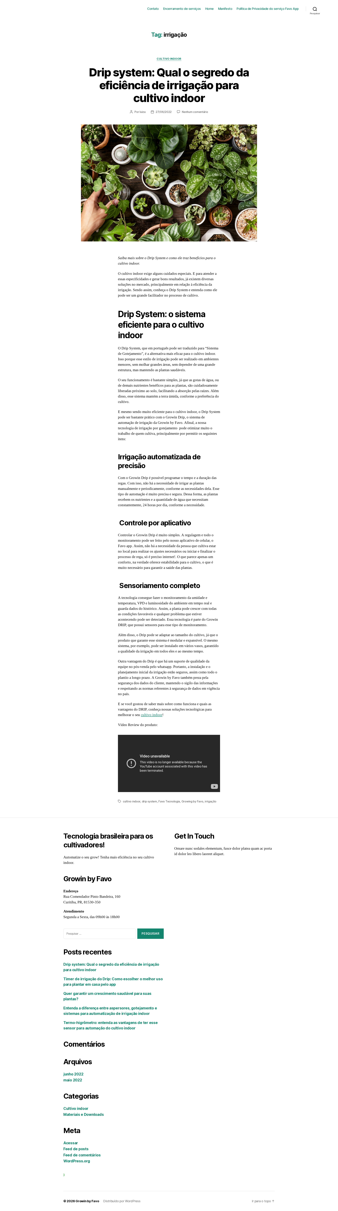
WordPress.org (76, 1161)
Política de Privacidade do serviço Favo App (268, 9)
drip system (149, 801)
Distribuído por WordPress (121, 1201)
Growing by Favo (192, 801)
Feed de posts (76, 1149)
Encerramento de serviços (182, 9)
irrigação (210, 801)
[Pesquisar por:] (99, 934)
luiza (143, 112)
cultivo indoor (151, 715)
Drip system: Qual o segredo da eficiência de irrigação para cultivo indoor (169, 85)
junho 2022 (73, 1074)
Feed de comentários (82, 1155)
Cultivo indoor (169, 58)
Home (209, 9)
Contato (153, 9)
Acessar (70, 1143)
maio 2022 (72, 1080)
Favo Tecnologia (169, 801)
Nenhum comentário (195, 112)
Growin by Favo (87, 1201)
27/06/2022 (164, 112)
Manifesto (225, 9)
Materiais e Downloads (83, 1114)
